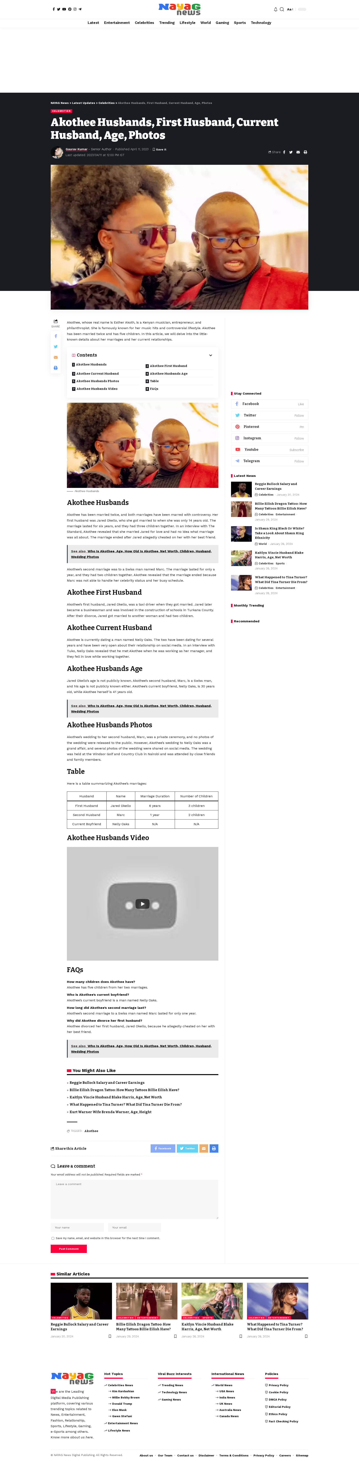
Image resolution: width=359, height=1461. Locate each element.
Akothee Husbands (91, 364)
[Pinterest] (70, 9)
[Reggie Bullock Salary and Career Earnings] (241, 489)
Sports (280, 563)
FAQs (154, 389)
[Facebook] (54, 9)
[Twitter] (58, 9)
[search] (282, 9)
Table (154, 381)
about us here (81, 1437)
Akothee (91, 1131)
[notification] (276, 9)
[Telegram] (79, 9)
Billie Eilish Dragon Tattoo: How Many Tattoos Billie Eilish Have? (124, 1090)
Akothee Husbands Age (169, 373)
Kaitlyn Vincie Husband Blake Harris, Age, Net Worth (116, 1097)
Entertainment (285, 514)
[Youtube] (269, 449)
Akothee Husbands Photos (97, 381)
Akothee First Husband (168, 366)
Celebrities (61, 111)
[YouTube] (64, 9)
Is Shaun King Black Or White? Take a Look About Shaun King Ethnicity (279, 533)
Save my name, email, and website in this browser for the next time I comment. (108, 1238)
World (263, 543)
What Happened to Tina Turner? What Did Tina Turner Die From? (126, 1105)
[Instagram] (75, 9)
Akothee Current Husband (97, 373)
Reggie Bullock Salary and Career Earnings (107, 1083)
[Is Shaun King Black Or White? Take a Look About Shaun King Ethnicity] (241, 534)
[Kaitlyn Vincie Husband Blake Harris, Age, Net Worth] (241, 558)
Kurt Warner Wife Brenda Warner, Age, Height (110, 1112)
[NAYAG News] (179, 9)
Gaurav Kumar (76, 149)
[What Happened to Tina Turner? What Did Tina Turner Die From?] (241, 583)
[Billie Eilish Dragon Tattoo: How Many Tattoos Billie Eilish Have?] (241, 509)
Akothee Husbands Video (97, 389)
